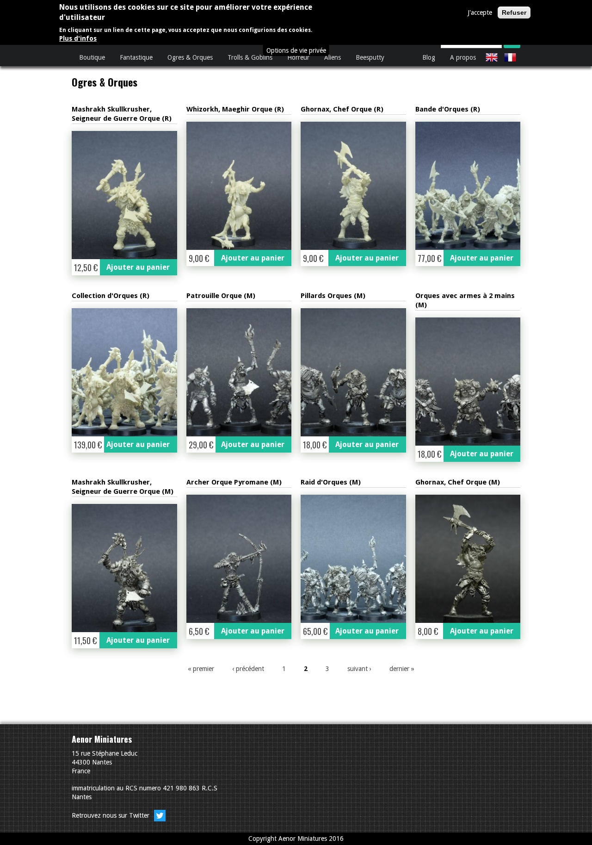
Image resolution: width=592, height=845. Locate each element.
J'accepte (480, 12)
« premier (201, 668)
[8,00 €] (468, 559)
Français (510, 57)
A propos (463, 57)
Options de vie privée (296, 50)
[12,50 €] (124, 195)
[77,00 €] (468, 186)
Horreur (298, 57)
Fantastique (136, 57)
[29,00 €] (239, 372)
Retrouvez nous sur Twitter (111, 815)
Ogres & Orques (190, 57)
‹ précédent (248, 668)
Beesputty (370, 57)
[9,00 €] (239, 186)
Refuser (514, 12)
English (491, 57)
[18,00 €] (353, 372)
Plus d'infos (78, 38)
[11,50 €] (124, 568)
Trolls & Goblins (250, 57)
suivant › (359, 668)
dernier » (401, 668)
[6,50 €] (239, 559)
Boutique (92, 57)
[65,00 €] (353, 559)
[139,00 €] (124, 372)
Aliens (332, 57)
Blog (428, 57)
